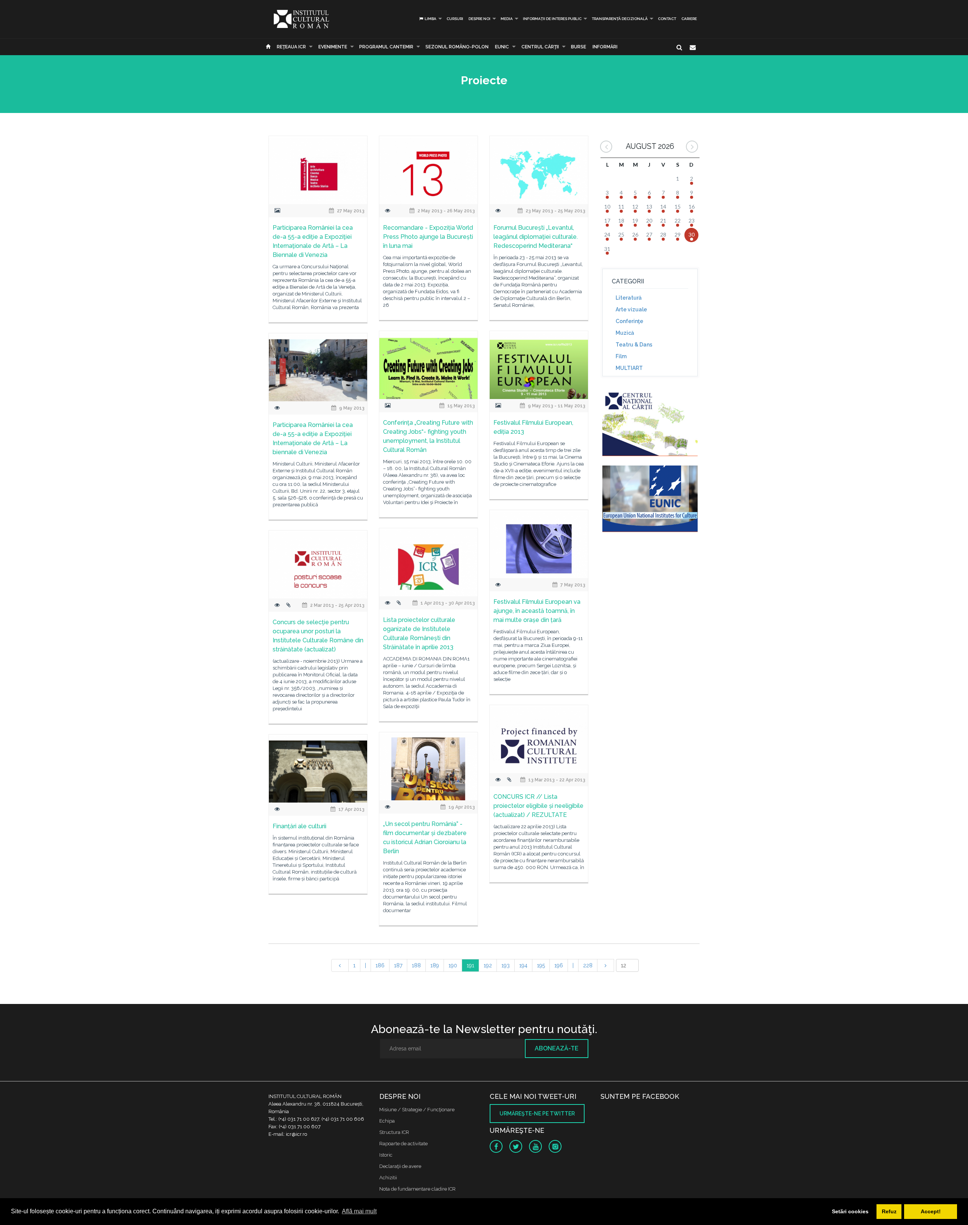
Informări (605, 46)
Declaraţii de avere (400, 1166)
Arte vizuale (631, 309)
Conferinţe (629, 321)
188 (416, 965)
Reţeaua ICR (291, 46)
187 (398, 965)
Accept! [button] (931, 1211)
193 (505, 965)
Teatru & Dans (634, 345)
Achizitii (388, 1177)
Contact (667, 19)
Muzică (625, 333)
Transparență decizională (620, 19)
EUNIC (502, 46)
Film (621, 356)
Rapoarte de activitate (403, 1143)
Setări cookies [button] (850, 1211)
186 (380, 965)
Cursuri (455, 19)
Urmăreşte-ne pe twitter (537, 1114)
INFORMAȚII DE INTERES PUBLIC (552, 19)
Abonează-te (557, 1048)
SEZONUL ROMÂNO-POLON (457, 46)
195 (541, 965)
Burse (578, 46)
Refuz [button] (889, 1211)
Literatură (629, 298)
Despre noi (479, 19)
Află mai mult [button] (359, 1211)
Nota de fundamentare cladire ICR (417, 1189)
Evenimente (332, 46)
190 (452, 965)
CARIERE (689, 19)
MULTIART (629, 368)
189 (434, 965)
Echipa (387, 1121)
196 (558, 965)
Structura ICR (394, 1132)
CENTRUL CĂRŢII (540, 46)
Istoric (385, 1155)
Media (507, 19)
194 (523, 965)
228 (588, 965)
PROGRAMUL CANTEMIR (386, 46)
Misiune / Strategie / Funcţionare (417, 1109)
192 (488, 965)
